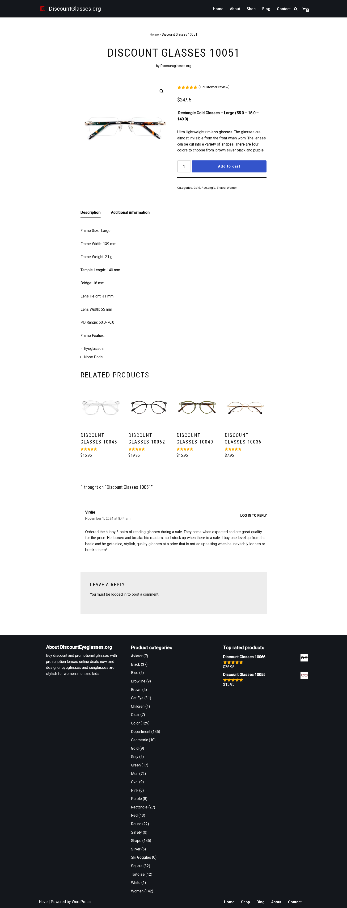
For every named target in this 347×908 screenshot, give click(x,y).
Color (135, 723)
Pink (134, 790)
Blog (266, 9)
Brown (136, 689)
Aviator (137, 656)
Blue (134, 672)
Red (134, 815)
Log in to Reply (253, 516)
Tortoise (138, 874)
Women (232, 187)
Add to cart (229, 166)
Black (135, 664)
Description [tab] (90, 212)
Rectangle (208, 187)
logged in (119, 594)
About (235, 9)
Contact (284, 9)
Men (134, 773)
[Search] (295, 9)
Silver (135, 849)
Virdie (90, 512)
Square (137, 866)
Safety (136, 832)
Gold (197, 187)
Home (218, 9)
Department (140, 731)
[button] (161, 91)
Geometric (139, 740)
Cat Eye (137, 698)
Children (137, 706)
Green (136, 765)
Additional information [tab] (130, 212)
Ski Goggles (141, 857)
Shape (221, 187)
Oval (134, 782)
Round (136, 824)
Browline (138, 681)
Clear (135, 714)
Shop (251, 9)
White (135, 882)
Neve (43, 902)
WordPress (81, 902)
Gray (134, 756)
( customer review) (214, 87)
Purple (136, 798)
